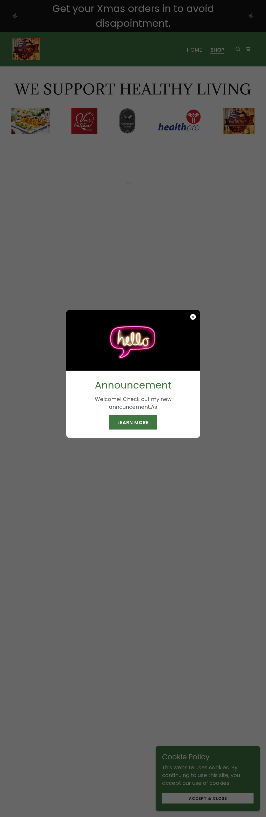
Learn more (133, 422)
